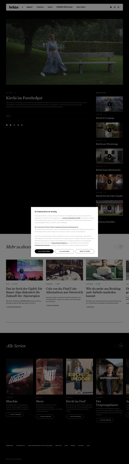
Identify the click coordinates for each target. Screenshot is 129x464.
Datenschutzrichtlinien (59, 243)
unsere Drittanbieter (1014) (71, 218)
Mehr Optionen (85, 251)
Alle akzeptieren (44, 251)
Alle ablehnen (64, 251)
